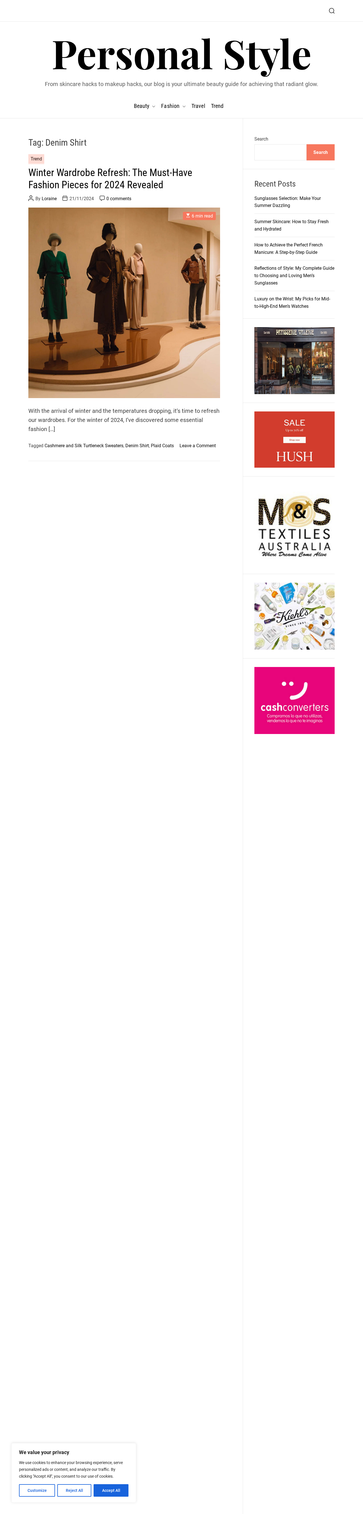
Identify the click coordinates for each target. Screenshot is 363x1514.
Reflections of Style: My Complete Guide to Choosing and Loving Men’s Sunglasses (294, 275)
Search (261, 139)
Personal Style (182, 53)
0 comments (118, 198)
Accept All (111, 1490)
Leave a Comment (198, 446)
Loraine (49, 198)
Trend (217, 106)
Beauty (141, 106)
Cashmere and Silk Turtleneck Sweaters (84, 446)
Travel (198, 106)
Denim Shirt (137, 446)
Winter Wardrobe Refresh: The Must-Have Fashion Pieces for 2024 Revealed (110, 179)
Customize (37, 1490)
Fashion (170, 106)
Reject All (74, 1490)
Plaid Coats (162, 446)
